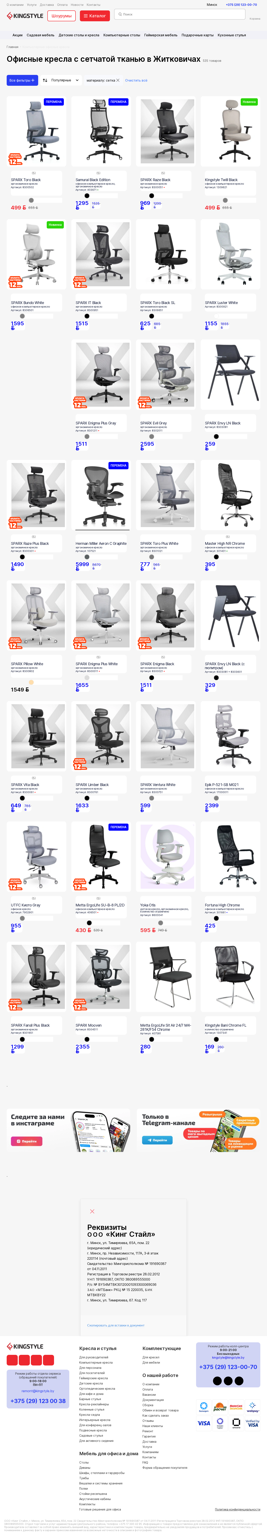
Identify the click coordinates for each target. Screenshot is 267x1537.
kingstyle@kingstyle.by (228, 1357)
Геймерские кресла (93, 1378)
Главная (12, 47)
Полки (83, 1488)
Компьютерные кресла (96, 1362)
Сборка (147, 1405)
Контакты (149, 1457)
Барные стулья (90, 1399)
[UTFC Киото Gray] (36, 857)
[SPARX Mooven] (101, 977)
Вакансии (149, 1394)
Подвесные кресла (93, 1430)
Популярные (61, 80)
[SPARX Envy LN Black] (230, 374)
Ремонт (147, 1431)
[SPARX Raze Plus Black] (36, 495)
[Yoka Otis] (166, 857)
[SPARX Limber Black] (101, 736)
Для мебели (151, 1362)
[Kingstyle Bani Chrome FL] (230, 977)
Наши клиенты (152, 1426)
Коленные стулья (91, 1409)
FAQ (145, 1462)
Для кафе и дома (91, 1394)
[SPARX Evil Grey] (166, 374)
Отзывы (148, 1420)
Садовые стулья (91, 1435)
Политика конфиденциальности (237, 1509)
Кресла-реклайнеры (94, 1404)
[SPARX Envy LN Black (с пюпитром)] (230, 615)
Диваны (84, 1467)
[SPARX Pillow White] (36, 615)
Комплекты (87, 1504)
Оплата (147, 1389)
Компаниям (150, 1452)
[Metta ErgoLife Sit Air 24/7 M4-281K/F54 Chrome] (166, 977)
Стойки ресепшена (93, 1493)
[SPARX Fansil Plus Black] (36, 977)
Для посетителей (92, 1373)
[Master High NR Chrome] (230, 495)
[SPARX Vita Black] (36, 736)
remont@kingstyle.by (38, 1391)
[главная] (25, 16)
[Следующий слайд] (124, 922)
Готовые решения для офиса (100, 1509)
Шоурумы (62, 15)
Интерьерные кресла (94, 1420)
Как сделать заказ (155, 1415)
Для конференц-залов (95, 1425)
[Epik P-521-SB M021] (230, 736)
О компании (150, 1384)
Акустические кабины (95, 1499)
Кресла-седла (89, 1414)
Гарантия (149, 1436)
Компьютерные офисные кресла (46, 47)
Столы (84, 1462)
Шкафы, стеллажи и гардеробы (102, 1473)
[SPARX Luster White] (230, 254)
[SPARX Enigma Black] (166, 615)
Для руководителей (93, 1357)
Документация (153, 1400)
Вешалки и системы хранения (100, 1483)
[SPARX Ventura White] (166, 736)
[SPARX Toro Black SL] (166, 254)
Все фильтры (19, 80)
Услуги (147, 1447)
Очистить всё (136, 80)
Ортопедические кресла (97, 1388)
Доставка (149, 1441)
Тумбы (84, 1478)
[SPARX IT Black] (101, 254)
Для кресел (150, 1357)
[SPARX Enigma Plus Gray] (101, 374)
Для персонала (90, 1367)
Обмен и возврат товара (160, 1410)
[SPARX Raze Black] (166, 131)
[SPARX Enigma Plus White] (101, 615)
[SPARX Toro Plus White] (166, 495)
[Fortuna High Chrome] (230, 857)
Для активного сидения (96, 1440)
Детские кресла (91, 1383)
